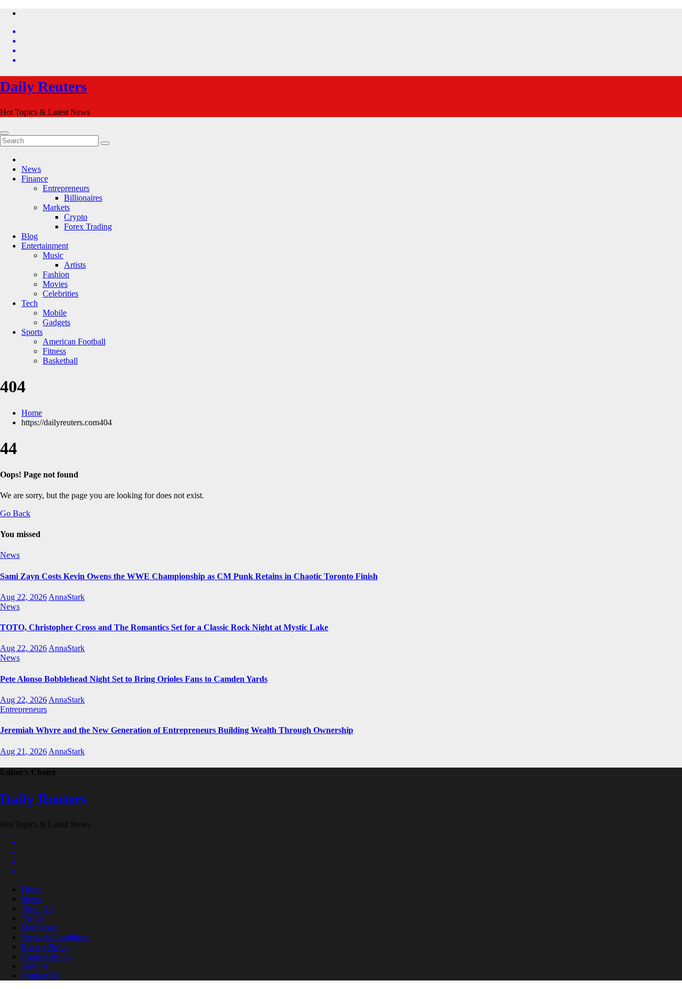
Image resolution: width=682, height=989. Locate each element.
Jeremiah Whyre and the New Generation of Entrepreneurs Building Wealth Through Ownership (176, 730)
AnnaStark (66, 596)
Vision (32, 917)
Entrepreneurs (66, 188)
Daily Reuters (43, 86)
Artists (75, 264)
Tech (29, 303)
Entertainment (44, 245)
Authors (34, 965)
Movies (55, 284)
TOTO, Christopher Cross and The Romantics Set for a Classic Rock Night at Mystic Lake (164, 627)
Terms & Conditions (55, 937)
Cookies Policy (46, 956)
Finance (34, 178)
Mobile (55, 312)
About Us (37, 908)
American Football (74, 341)
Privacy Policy (45, 946)
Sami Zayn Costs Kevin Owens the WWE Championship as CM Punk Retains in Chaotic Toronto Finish (189, 576)
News (31, 169)
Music (53, 255)
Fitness (54, 351)
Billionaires (83, 197)
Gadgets (56, 322)
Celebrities (60, 293)
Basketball (60, 360)
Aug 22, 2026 (23, 596)
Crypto (75, 216)
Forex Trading (88, 226)
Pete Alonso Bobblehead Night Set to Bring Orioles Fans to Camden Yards (133, 678)
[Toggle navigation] (4, 133)
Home (31, 412)
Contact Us (40, 975)
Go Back (15, 513)
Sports (32, 331)
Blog (29, 236)
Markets (56, 207)
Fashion (56, 274)
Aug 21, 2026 (23, 751)
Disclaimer (39, 927)
